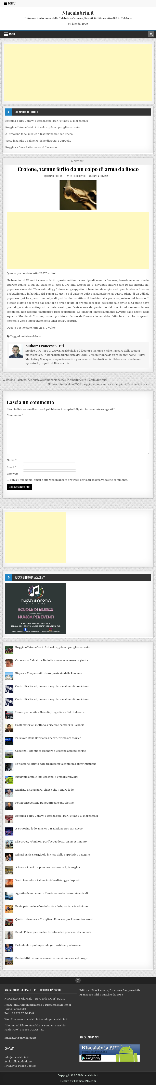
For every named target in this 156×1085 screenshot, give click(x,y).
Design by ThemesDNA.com (78, 1081)
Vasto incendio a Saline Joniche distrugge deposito (38, 140)
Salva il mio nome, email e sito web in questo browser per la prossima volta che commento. (69, 479)
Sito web (12, 473)
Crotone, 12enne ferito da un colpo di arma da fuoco (78, 169)
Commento (15, 415)
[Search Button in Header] (151, 34)
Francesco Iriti (55, 176)
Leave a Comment (101, 176)
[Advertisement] (78, 72)
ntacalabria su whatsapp (20, 1037)
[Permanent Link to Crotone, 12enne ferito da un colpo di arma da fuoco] (78, 195)
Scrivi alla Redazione (18, 1061)
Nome (12, 460)
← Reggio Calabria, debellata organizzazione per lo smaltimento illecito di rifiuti (55, 379)
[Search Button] (78, 980)
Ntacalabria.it (78, 12)
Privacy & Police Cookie (20, 1065)
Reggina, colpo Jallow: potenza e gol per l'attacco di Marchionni (46, 120)
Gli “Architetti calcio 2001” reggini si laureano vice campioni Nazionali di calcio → (100, 384)
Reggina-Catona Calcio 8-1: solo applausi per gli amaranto (42, 127)
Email (11, 467)
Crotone (78, 161)
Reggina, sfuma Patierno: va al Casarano (31, 147)
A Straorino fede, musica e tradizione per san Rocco (39, 133)
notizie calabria (31, 336)
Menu (11, 3)
